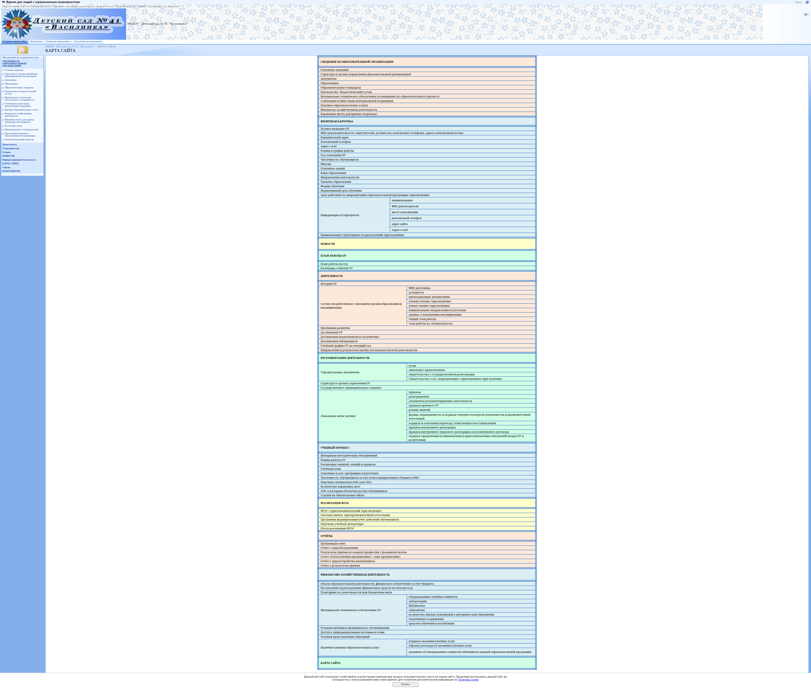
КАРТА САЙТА (10, 163)
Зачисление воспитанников (87, 41)
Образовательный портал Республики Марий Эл (26, 6)
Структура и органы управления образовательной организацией (21, 75)
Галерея (6, 152)
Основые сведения (14, 70)
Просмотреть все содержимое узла (20, 57)
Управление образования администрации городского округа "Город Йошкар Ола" (94, 6)
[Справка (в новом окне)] (807, 2)
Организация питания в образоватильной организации (20, 134)
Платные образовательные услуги (22, 110)
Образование (11, 84)
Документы (36, 41)
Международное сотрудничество (22, 129)
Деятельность (9, 144)
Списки (6, 167)
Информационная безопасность (19, 160)
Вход (798, 2)
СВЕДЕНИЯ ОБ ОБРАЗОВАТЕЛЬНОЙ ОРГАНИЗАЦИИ (14, 63)
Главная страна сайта (14, 41)
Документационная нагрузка (19, 139)
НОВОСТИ (8, 156)
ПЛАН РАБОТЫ (11, 171)
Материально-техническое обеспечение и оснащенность (19, 98)
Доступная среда (13, 126)
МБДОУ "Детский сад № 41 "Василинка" (159, 6)
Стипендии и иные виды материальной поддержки (18, 104)
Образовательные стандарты (19, 87)
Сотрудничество (10, 148)
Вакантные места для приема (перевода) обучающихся (19, 120)
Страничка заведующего (58, 41)
